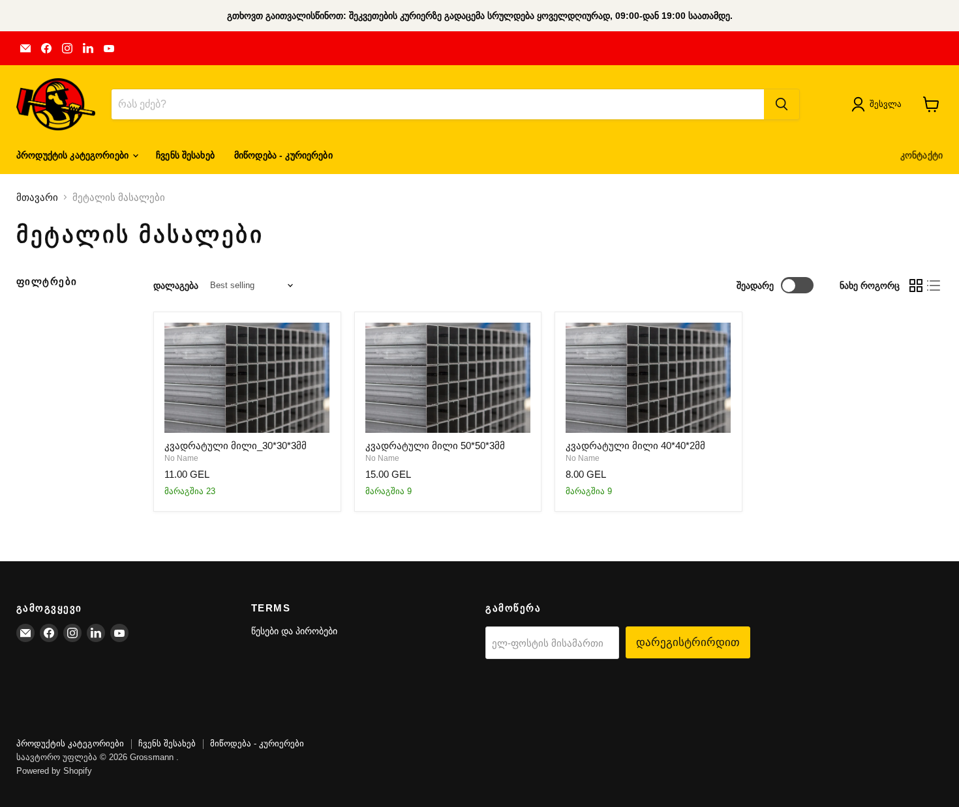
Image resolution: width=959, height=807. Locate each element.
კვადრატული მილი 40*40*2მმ (635, 445)
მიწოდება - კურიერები (283, 155)
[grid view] (916, 285)
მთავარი (37, 197)
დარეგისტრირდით (688, 642)
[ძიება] (781, 104)
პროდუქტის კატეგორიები (73, 155)
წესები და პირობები (294, 631)
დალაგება (175, 285)
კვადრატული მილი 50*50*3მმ (435, 445)
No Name (181, 458)
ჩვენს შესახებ (185, 155)
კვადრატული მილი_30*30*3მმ (235, 445)
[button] (879, 104)
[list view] (934, 285)
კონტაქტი (921, 155)
